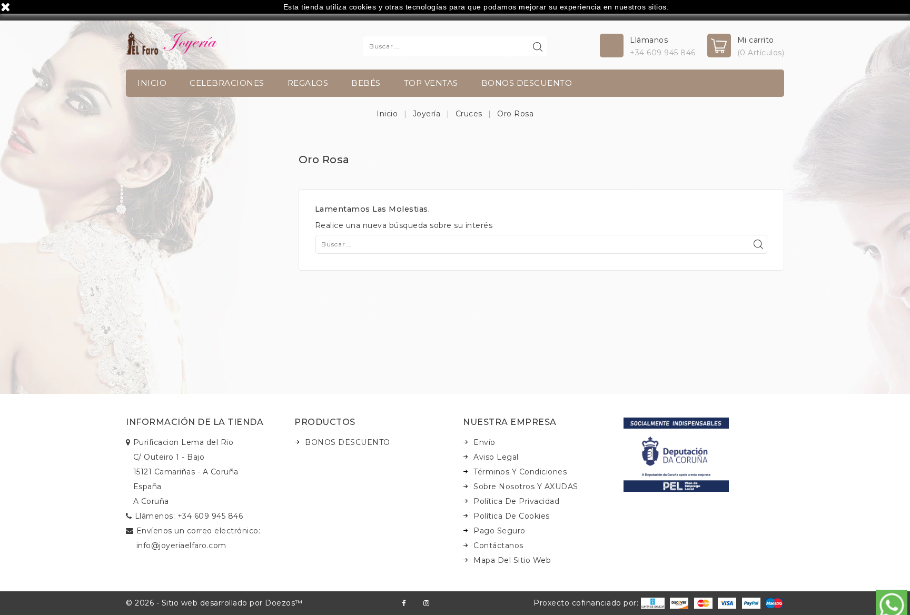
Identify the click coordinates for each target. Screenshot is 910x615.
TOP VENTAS (431, 83)
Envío (484, 442)
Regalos (308, 83)
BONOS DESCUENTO (526, 83)
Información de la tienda (194, 422)
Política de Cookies (511, 516)
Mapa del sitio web (512, 560)
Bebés (366, 83)
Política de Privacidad (516, 501)
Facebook (403, 603)
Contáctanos (498, 545)
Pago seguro (499, 530)
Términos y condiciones (520, 472)
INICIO (151, 83)
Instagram (426, 603)
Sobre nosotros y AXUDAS (525, 486)
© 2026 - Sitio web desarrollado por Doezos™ (214, 603)
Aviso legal (496, 457)
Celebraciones (227, 83)
